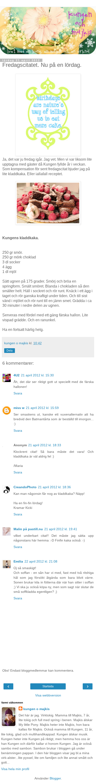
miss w (19, 408)
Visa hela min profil (15, 769)
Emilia (18, 561)
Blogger (55, 778)
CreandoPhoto (25, 487)
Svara (18, 393)
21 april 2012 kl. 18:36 (54, 487)
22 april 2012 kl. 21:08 (40, 561)
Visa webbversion (48, 695)
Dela (10, 350)
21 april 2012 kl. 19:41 (60, 529)
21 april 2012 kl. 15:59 (42, 408)
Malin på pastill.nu (28, 529)
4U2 (17, 375)
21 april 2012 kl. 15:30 (37, 375)
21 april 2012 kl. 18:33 (44, 445)
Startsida (48, 686)
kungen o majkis (36, 709)
